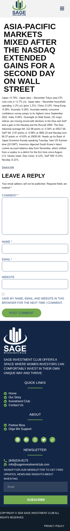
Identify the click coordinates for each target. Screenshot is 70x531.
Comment (10, 195)
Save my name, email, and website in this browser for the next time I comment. (33, 300)
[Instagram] (35, 440)
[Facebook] (26, 440)
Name (7, 241)
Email (7, 259)
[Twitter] (44, 440)
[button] (62, 9)
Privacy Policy (54, 526)
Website (8, 277)
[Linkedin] (18, 440)
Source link (8, 167)
